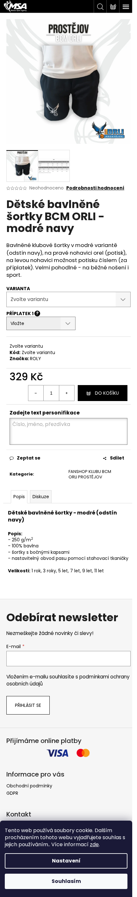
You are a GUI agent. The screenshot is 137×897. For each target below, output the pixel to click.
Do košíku (107, 393)
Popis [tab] (19, 496)
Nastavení (66, 860)
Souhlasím (66, 881)
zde (94, 844)
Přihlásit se (28, 705)
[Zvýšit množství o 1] (66, 393)
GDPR (12, 793)
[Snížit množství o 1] (36, 393)
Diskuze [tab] (40, 496)
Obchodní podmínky (29, 786)
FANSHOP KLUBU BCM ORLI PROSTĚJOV (89, 474)
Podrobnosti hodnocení (95, 188)
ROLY (35, 358)
